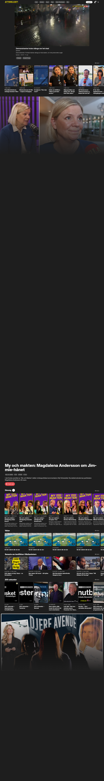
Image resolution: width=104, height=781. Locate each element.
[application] (52, 25)
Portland (19, 58)
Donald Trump (26, 58)
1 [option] (13, 490)
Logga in (89, 2)
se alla (97, 63)
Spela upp (11, 484)
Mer (68, 2)
